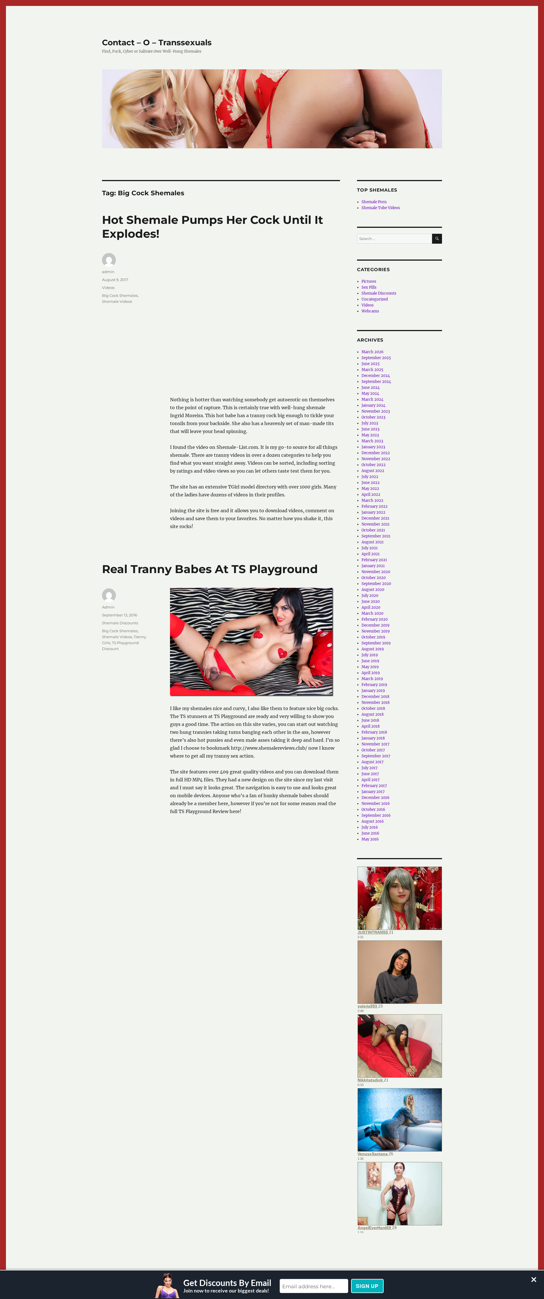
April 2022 (371, 494)
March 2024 (372, 399)
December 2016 (376, 797)
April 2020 (371, 607)
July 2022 (370, 476)
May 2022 (370, 488)
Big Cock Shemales (120, 295)
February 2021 (374, 560)
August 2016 (373, 821)
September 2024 (376, 381)
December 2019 (376, 625)
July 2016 (370, 827)
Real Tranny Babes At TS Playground (210, 569)
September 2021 (376, 536)
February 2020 (375, 619)
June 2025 (371, 363)
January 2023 (373, 447)
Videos (108, 287)
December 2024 (376, 375)
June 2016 (370, 833)
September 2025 (376, 357)
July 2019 (370, 655)
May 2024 (370, 393)
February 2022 (375, 506)
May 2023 (370, 435)
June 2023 (370, 429)
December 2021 (375, 518)
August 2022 (373, 470)
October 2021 (373, 530)
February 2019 (374, 684)
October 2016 (373, 809)
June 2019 (370, 661)
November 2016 (376, 803)
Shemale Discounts (120, 623)
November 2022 (376, 458)
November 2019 (376, 631)
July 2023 (370, 423)
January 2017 (373, 791)
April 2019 (371, 672)
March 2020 (372, 613)
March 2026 (373, 352)
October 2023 (373, 417)
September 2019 (376, 643)
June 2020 (371, 601)
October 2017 (373, 750)
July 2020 (370, 595)
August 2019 (373, 649)
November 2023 (376, 411)
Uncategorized (375, 299)
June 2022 (371, 482)
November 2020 (376, 571)
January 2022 (373, 512)
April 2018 (371, 726)
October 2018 (373, 708)
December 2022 (376, 453)
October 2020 (374, 577)
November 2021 (376, 524)
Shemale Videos (117, 301)
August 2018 (373, 714)
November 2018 (376, 702)
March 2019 (372, 678)
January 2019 (373, 690)
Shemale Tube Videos (381, 207)
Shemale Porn (374, 202)
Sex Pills (369, 287)
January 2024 (373, 405)
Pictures (369, 281)
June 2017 (370, 773)
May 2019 (370, 666)
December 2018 (375, 696)
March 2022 (372, 500)
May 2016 (370, 839)
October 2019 (373, 637)
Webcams (370, 311)
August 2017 (373, 762)
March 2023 (372, 441)
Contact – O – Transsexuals (157, 42)
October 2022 (374, 464)
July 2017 (370, 768)
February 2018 (374, 732)
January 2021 (373, 565)
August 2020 (373, 589)
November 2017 (376, 744)
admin (108, 271)
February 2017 (374, 785)
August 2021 (373, 542)
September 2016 (376, 815)
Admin (108, 607)
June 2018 (370, 720)
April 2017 (371, 779)
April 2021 (371, 554)
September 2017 (376, 756)
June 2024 (371, 387)
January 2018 (373, 738)
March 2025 (372, 369)
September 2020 (376, 583)
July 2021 (370, 548)
